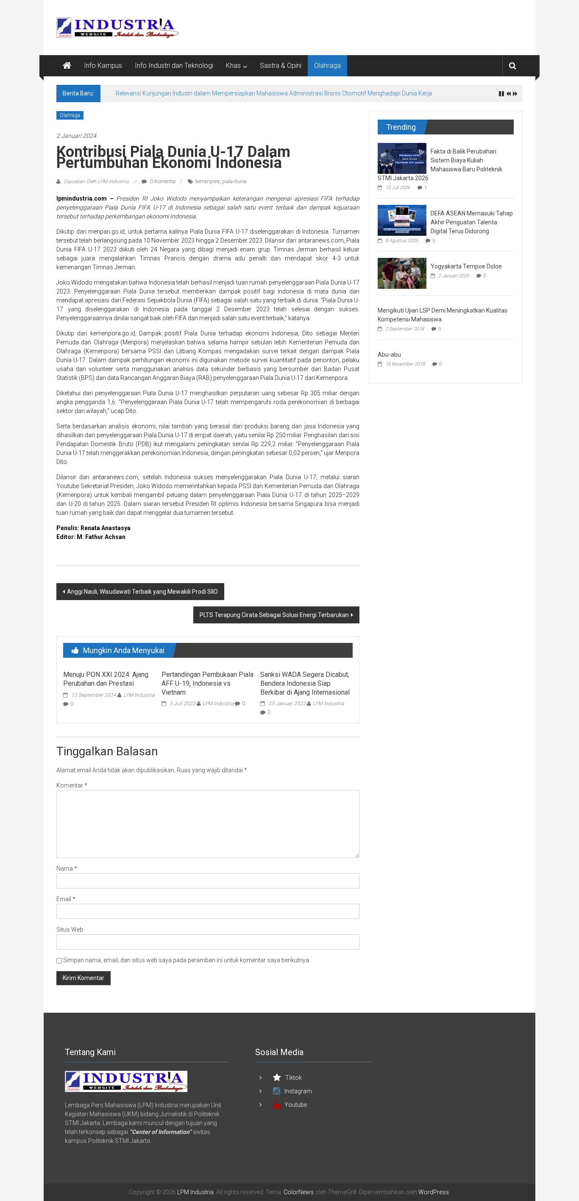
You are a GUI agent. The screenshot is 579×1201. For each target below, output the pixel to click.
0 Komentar (162, 181)
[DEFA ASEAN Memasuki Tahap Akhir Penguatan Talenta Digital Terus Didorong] (402, 219)
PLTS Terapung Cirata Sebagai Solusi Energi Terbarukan (274, 615)
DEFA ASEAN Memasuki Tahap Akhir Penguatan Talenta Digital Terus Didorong (472, 222)
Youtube (295, 1104)
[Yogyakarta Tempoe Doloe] (402, 272)
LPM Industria (138, 695)
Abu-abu (389, 354)
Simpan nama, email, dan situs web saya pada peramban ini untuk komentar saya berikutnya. (186, 960)
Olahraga (327, 65)
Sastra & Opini (280, 65)
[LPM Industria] (67, 65)
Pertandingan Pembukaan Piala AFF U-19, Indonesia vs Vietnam (207, 683)
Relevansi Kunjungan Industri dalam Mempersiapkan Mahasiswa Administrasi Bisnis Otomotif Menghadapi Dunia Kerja (274, 93)
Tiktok (293, 1077)
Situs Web (69, 929)
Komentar (71, 785)
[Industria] (126, 1080)
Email (65, 899)
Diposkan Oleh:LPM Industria (96, 181)
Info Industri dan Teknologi (174, 65)
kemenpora (207, 181)
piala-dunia (234, 181)
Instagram (298, 1091)
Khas (233, 65)
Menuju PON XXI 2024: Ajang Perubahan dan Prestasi (105, 678)
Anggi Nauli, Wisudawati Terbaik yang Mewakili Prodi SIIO (142, 591)
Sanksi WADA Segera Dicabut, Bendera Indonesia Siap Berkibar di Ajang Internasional (305, 683)
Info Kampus (103, 65)
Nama (66, 868)
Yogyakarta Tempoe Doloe (466, 266)
